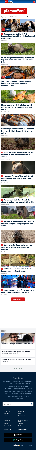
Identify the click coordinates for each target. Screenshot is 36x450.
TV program (9, 383)
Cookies (6, 423)
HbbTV (5, 418)
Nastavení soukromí (22, 429)
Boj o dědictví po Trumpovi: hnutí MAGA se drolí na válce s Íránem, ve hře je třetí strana (17, 344)
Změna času (17, 383)
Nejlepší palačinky (24, 396)
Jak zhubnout (7, 381)
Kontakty (20, 418)
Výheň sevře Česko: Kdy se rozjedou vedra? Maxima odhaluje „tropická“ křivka (16, 352)
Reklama (6, 415)
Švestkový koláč (18, 398)
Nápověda (20, 423)
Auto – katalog (8, 388)
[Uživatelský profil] (30, 2)
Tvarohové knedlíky (12, 396)
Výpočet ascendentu (25, 393)
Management (21, 411)
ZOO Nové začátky (23, 386)
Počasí (28, 383)
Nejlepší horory (28, 381)
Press (19, 413)
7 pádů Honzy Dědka (19, 388)
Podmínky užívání (8, 420)
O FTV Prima (7, 411)
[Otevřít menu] (2, 2)
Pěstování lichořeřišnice (11, 393)
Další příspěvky (17, 299)
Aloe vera (29, 391)
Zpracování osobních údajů (23, 421)
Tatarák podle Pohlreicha (19, 391)
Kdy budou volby (12, 386)
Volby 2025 (29, 388)
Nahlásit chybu (7, 429)
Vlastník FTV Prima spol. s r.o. (9, 426)
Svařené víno (7, 391)
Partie (23, 383)
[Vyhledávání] (26, 2)
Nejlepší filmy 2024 (17, 381)
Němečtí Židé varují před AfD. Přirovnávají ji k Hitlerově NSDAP (16, 360)
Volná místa (6, 413)
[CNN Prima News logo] (9, 1)
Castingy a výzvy (22, 415)
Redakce (20, 425)
